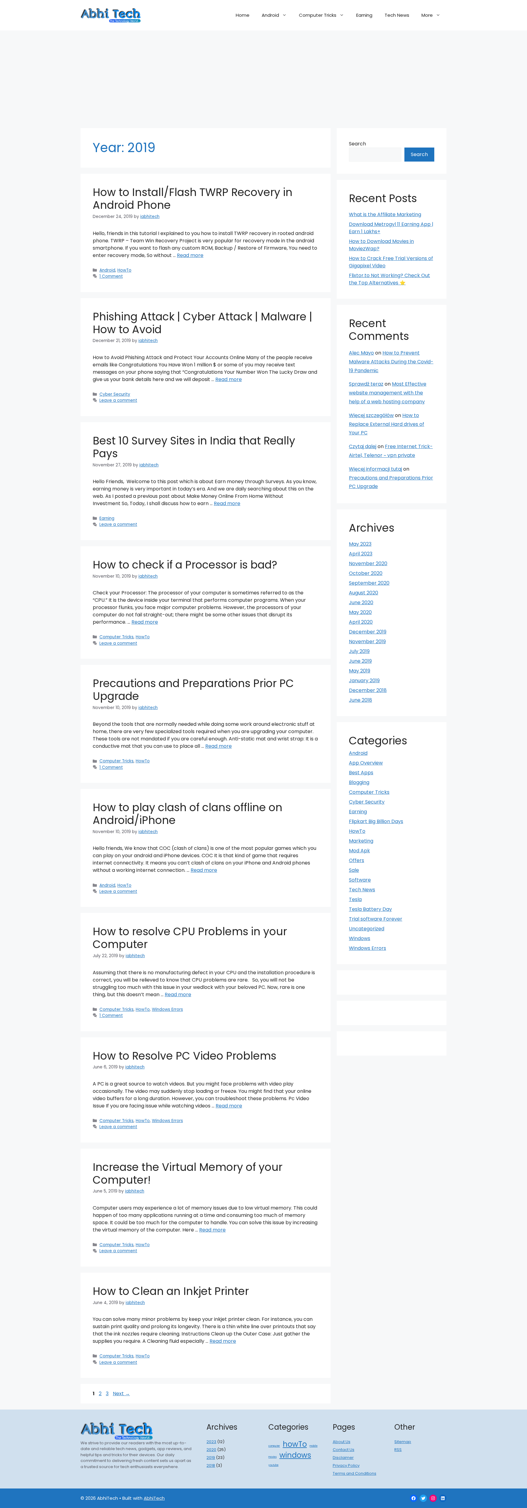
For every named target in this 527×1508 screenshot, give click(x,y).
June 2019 (360, 661)
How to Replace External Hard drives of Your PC (386, 424)
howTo (295, 1444)
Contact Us (343, 1450)
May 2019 (359, 670)
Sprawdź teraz (366, 383)
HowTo (124, 270)
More (427, 15)
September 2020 (369, 582)
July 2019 (359, 651)
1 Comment (111, 276)
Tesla (355, 899)
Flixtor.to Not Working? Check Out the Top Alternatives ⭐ (389, 279)
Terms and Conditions (354, 1473)
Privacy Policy (346, 1465)
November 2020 (368, 563)
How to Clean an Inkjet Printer (171, 1291)
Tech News (397, 15)
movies (272, 1457)
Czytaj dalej (362, 446)
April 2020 (361, 622)
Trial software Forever (375, 918)
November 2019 (367, 641)
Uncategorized (366, 928)
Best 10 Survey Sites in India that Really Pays (194, 447)
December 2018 (368, 690)
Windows (359, 938)
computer (274, 1446)
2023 (211, 1442)
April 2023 (360, 553)
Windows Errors (167, 1009)
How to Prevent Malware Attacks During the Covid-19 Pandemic (391, 361)
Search (357, 143)
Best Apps (361, 772)
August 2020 (363, 592)
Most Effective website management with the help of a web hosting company (387, 392)
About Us (341, 1442)
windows (295, 1455)
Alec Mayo (361, 352)
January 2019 (364, 680)
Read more (190, 255)
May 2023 (360, 543)
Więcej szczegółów (371, 415)
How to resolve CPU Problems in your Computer (190, 938)
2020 (211, 1450)
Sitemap (402, 1442)
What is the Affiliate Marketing (385, 214)
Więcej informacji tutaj (375, 468)
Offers (356, 860)
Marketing (361, 840)
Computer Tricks (317, 15)
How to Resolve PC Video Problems (184, 1055)
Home (242, 15)
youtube (273, 1465)
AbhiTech (154, 1498)
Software (360, 879)
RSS (398, 1450)
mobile (313, 1446)
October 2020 (365, 573)
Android (270, 15)
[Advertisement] (263, 76)
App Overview (366, 762)
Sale (354, 870)
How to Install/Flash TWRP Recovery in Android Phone (192, 198)
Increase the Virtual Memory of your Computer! (187, 1173)
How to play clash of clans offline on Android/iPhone (187, 814)
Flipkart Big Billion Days (376, 821)
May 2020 (360, 612)
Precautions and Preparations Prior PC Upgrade (193, 690)
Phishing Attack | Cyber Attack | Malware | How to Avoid (202, 323)
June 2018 (360, 700)
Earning (364, 15)
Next (121, 1393)
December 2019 (367, 631)
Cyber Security (114, 394)
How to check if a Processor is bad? (185, 564)
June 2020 (361, 602)
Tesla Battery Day (370, 909)
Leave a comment (118, 400)
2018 (210, 1465)
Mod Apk (359, 850)
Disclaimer (343, 1457)
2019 (210, 1457)
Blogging (359, 782)
